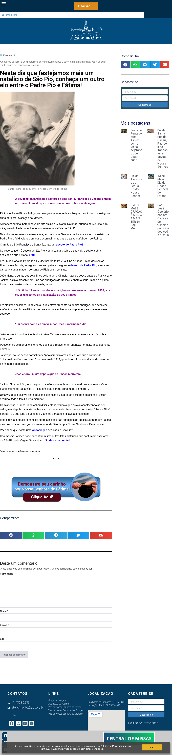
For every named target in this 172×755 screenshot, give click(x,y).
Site (2, 638)
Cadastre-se (145, 104)
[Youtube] (25, 723)
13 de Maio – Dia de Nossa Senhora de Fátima (162, 186)
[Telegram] (31, 723)
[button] (86, 6)
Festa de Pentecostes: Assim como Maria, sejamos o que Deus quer (136, 145)
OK (152, 747)
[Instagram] (18, 723)
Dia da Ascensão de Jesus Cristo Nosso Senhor (136, 186)
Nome (4, 611)
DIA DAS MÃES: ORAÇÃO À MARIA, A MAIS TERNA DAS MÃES (136, 216)
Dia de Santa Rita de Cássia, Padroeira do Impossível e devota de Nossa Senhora (162, 148)
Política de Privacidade (112, 746)
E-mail (4, 625)
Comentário (6, 573)
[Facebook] (5, 735)
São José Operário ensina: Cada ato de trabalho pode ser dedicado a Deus (163, 220)
